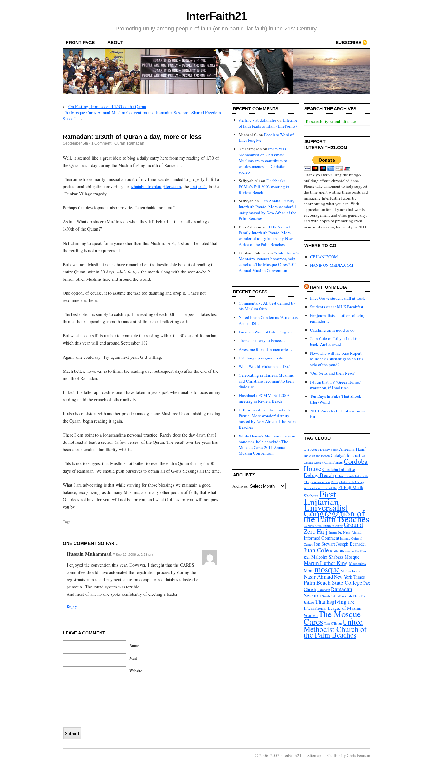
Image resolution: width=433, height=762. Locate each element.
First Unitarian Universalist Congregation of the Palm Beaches (336, 506)
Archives (240, 486)
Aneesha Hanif (352, 449)
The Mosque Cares (332, 617)
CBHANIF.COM (324, 256)
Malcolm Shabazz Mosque (335, 557)
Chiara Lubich (313, 462)
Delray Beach (319, 475)
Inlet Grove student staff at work (337, 298)
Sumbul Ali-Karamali (337, 596)
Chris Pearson (358, 755)
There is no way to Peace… (262, 340)
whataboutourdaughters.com (156, 186)
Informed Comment (321, 538)
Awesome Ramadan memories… (266, 349)
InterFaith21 (216, 16)
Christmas (333, 462)
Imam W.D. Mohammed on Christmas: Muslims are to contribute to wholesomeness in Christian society (263, 160)
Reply (72, 606)
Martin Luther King (326, 563)
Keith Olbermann (342, 551)
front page (80, 42)
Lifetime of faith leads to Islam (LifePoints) (268, 122)
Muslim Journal (351, 571)
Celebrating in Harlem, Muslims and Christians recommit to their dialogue (266, 380)
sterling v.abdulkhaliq (257, 120)
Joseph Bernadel (351, 544)
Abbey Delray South (324, 449)
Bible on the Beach (317, 455)
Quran (119, 143)
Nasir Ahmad (318, 576)
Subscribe (348, 42)
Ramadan (135, 143)
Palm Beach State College (333, 582)
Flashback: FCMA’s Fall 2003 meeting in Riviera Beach (264, 186)
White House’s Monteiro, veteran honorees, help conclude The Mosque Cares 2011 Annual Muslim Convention (269, 261)
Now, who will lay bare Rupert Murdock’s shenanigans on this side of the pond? (336, 358)
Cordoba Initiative (338, 469)
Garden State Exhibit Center (323, 525)
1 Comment (101, 143)
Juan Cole (316, 550)
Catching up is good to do (261, 358)
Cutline (333, 755)
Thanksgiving (330, 601)
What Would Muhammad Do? (264, 366)
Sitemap (314, 755)
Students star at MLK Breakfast (336, 307)
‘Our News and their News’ (332, 373)
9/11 (306, 449)
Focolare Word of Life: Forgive (265, 332)
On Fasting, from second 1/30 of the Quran (107, 106)
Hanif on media (328, 287)
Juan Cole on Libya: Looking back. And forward (335, 341)
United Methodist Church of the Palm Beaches (335, 628)
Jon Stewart (324, 544)
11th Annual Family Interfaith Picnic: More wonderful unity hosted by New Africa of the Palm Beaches (267, 209)
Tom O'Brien (333, 623)
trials (202, 186)
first (193, 186)
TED (356, 596)
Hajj (322, 531)
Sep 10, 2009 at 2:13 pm (134, 554)
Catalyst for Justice (348, 455)
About (115, 42)
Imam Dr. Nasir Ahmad (345, 532)
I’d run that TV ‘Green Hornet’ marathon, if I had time (335, 385)
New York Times (349, 577)
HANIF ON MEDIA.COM (331, 265)
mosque (327, 569)
